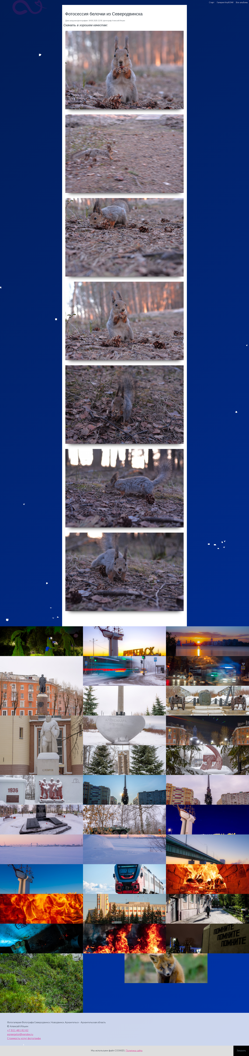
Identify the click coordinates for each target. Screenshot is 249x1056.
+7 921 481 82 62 (17, 1030)
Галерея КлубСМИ (225, 2)
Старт (211, 2)
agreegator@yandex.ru (20, 1034)
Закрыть (241, 1050)
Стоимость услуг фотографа (24, 1038)
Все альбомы (242, 2)
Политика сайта (134, 1050)
